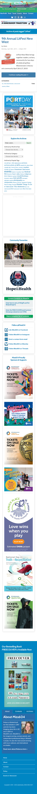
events (4, 86)
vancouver (17, 83)
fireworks (9, 174)
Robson (15, 182)
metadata (19, 79)
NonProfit (3, 13)
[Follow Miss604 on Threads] (19, 17)
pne (24, 180)
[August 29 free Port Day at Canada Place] (18, 113)
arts (18, 165)
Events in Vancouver (10, 775)
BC (2, 83)
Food (9, 13)
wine (30, 189)
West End (25, 189)
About (25, 13)
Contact (30, 13)
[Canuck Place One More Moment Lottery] (18, 522)
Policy (5, 771)
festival (27, 172)
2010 (13, 163)
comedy (21, 167)
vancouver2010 (9, 189)
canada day (7, 167)
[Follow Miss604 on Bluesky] (12, 17)
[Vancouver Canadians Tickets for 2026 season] (18, 23)
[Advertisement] (18, 216)
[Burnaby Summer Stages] (18, 479)
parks (11, 180)
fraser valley (16, 174)
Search (29, 143)
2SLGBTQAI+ (7, 163)
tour (25, 186)
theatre (19, 184)
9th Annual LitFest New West (17, 40)
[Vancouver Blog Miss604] (18, 3)
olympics (6, 180)
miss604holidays (22, 176)
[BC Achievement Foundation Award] (18, 381)
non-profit (17, 178)
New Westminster (9, 83)
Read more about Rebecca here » (15, 749)
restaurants (8, 182)
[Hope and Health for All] (18, 281)
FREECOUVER (21, 9)
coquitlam (26, 167)
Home (5, 758)
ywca (5, 191)
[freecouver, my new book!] (18, 706)
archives (24, 163)
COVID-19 (7, 169)
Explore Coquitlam (16, 172)
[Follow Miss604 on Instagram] (15, 17)
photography (18, 180)
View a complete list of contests (17, 316)
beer (31, 165)
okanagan (24, 178)
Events (19, 13)
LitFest (7, 86)
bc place (27, 165)
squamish (24, 182)
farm (23, 172)
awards (22, 165)
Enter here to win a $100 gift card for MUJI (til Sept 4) (18, 304)
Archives (29, 711)
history (22, 174)
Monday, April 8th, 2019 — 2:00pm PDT (14, 49)
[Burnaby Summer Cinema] (18, 414)
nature (11, 178)
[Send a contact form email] (25, 17)
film (5, 174)
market (14, 176)
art (15, 165)
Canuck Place (14, 167)
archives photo (9, 165)
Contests (18, 711)
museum (6, 178)
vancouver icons (18, 189)
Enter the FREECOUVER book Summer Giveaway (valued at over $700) (18, 311)
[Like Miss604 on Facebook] (22, 17)
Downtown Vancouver (22, 169)
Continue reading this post (17, 75)
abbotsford (18, 163)
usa (28, 186)
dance (12, 169)
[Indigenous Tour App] (18, 255)
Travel (14, 13)
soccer (19, 182)
